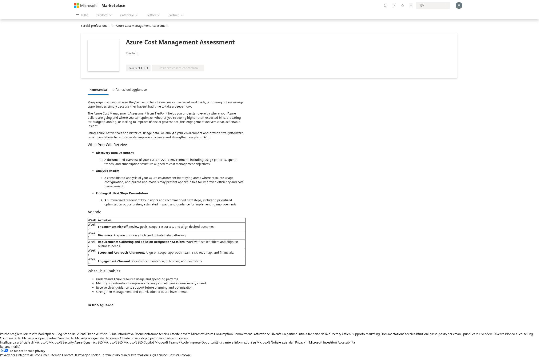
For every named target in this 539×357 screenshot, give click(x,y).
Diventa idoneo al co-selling (513, 334)
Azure (79, 342)
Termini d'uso (110, 355)
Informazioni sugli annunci (149, 355)
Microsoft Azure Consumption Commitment (222, 334)
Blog (59, 334)
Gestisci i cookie (179, 355)
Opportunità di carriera (217, 342)
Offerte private (180, 334)
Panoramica (98, 90)
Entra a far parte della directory (319, 334)
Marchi (125, 355)
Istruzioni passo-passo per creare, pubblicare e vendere (454, 334)
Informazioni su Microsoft (252, 342)
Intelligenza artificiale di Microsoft (24, 342)
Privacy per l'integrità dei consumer (24, 355)
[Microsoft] (85, 5)
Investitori (330, 342)
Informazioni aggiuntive (130, 90)
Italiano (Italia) (10, 346)
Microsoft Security (61, 342)
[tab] (99, 89)
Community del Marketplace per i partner (28, 338)
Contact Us (69, 355)
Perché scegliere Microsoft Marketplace (27, 334)
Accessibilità (346, 342)
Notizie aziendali (282, 342)
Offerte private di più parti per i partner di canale (154, 338)
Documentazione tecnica (152, 334)
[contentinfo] (113, 25)
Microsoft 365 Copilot (139, 342)
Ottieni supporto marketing (361, 334)
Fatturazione (261, 334)
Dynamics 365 (93, 342)
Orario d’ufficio (97, 334)
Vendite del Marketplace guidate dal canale (88, 338)
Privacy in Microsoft (308, 342)
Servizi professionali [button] (95, 26)
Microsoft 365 (113, 342)
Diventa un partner (284, 334)
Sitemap (55, 355)
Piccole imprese (190, 342)
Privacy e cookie (89, 355)
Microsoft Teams (166, 342)
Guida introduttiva (121, 334)
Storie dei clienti (74, 334)
